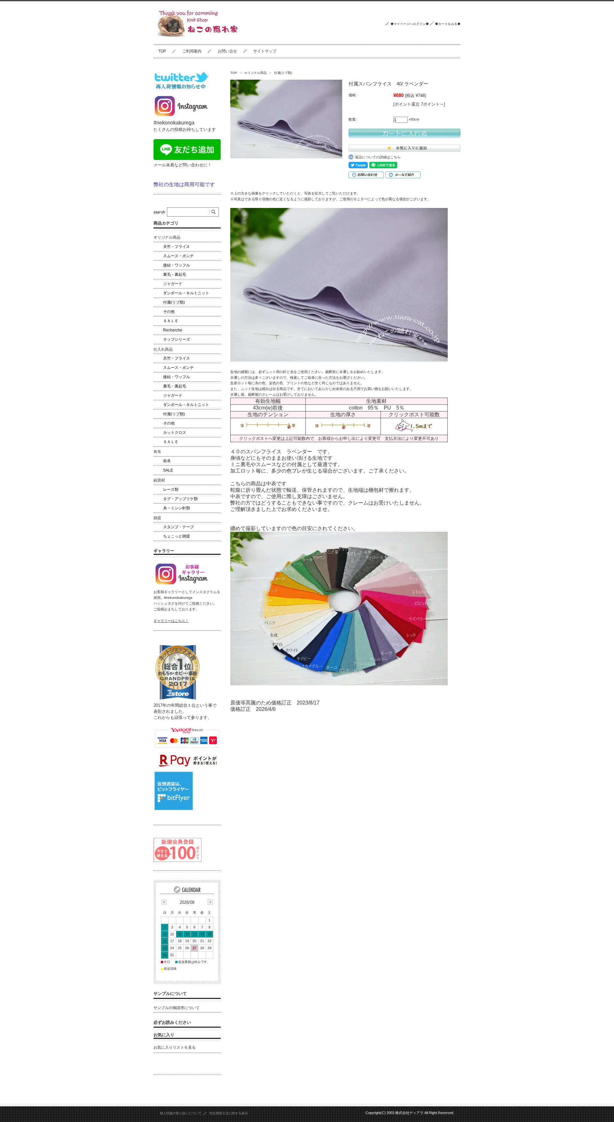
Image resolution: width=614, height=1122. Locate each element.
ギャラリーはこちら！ (171, 621)
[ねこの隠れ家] (199, 39)
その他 (169, 311)
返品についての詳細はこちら (378, 157)
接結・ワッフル (176, 265)
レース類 (170, 489)
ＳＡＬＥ (170, 321)
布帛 (157, 452)
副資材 (159, 480)
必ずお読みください (172, 1022)
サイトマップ (264, 51)
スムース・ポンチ (178, 256)
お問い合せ (227, 51)
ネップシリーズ (176, 339)
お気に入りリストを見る (175, 1047)
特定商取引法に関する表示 (228, 1113)
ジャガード (172, 284)
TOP (162, 51)
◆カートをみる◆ (447, 24)
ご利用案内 (191, 51)
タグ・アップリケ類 (180, 499)
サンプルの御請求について (177, 1008)
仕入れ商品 (163, 349)
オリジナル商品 (255, 73)
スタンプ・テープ (178, 527)
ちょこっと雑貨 (176, 536)
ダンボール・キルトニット (186, 293)
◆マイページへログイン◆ (409, 24)
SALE (168, 470)
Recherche (172, 330)
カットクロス (174, 432)
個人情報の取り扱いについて (180, 1113)
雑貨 (157, 518)
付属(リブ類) (283, 73)
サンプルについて (170, 993)
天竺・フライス (176, 246)
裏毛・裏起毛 (174, 274)
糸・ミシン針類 (176, 508)
